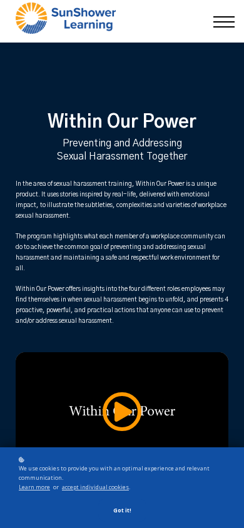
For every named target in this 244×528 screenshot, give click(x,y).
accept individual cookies (95, 487)
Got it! (122, 510)
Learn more (34, 487)
